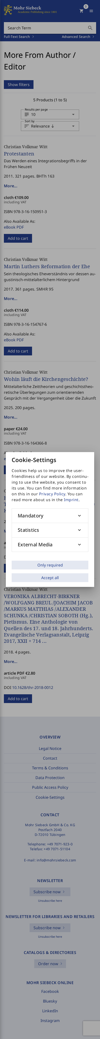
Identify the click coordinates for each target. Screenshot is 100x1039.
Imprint (71, 499)
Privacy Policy (52, 494)
